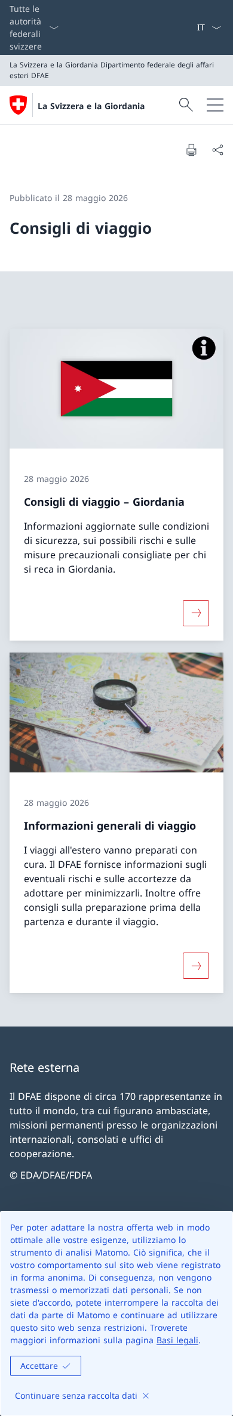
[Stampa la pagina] (191, 150)
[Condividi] (217, 150)
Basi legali (177, 1340)
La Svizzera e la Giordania (91, 106)
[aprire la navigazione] (215, 105)
